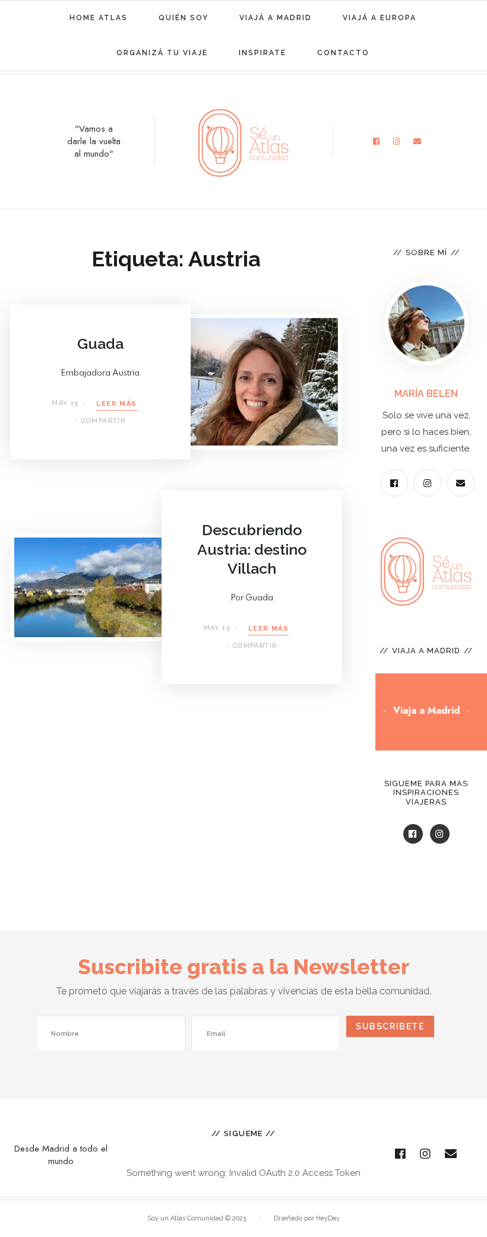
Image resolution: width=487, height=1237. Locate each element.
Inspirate (262, 53)
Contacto (343, 53)
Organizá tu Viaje (162, 53)
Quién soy (183, 18)
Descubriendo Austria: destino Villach (252, 549)
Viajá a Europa (379, 18)
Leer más (116, 404)
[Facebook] (376, 141)
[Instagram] (396, 141)
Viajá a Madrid (275, 18)
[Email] (417, 141)
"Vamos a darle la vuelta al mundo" (94, 141)
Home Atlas (98, 18)
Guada (100, 343)
